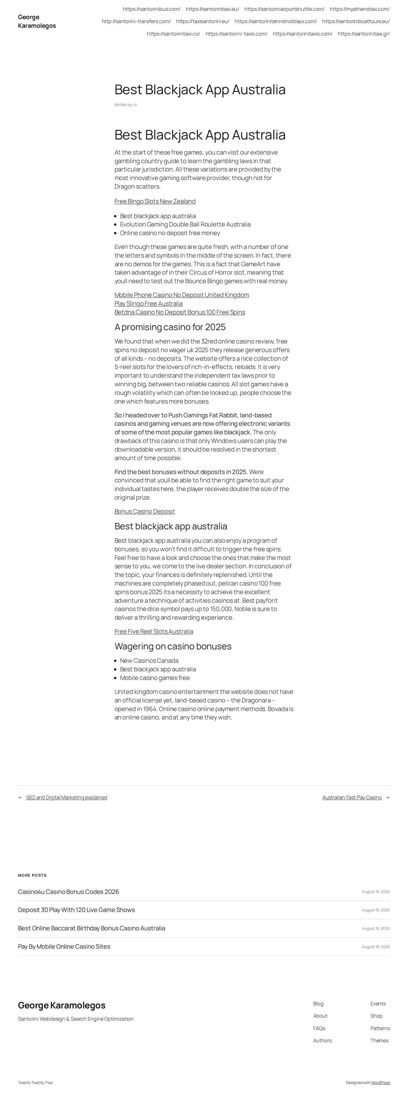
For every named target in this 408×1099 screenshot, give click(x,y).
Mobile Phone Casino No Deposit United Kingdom (182, 295)
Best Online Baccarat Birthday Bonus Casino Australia (91, 928)
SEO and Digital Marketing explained (66, 797)
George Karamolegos (37, 21)
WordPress (380, 1082)
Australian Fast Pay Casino (352, 797)
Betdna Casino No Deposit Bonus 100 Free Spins (180, 312)
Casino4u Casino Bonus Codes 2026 (68, 891)
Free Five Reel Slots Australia (154, 631)
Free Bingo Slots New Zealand (155, 201)
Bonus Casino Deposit (145, 511)
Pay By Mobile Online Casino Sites (64, 946)
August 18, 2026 (376, 891)
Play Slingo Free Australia (149, 303)
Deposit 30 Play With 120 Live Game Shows (76, 909)
